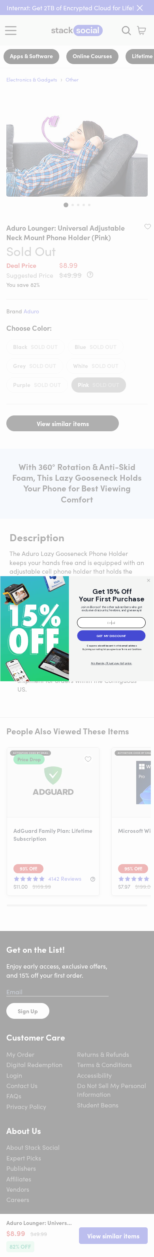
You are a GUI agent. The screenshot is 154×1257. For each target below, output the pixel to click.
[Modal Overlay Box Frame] (77, 628)
